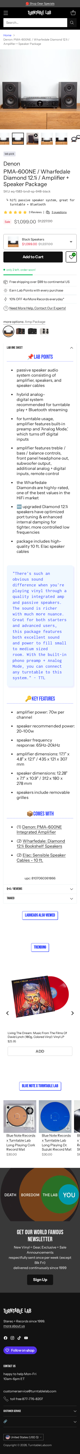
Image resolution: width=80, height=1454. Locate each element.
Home (7, 35)
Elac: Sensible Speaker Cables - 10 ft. (41, 857)
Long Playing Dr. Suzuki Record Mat (56, 1147)
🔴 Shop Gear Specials (40, 3)
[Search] (72, 22)
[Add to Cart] (32, 1128)
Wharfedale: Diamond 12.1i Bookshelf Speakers (41, 843)
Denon (11, 163)
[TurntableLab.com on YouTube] (26, 1338)
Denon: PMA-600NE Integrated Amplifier (39, 829)
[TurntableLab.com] (40, 13)
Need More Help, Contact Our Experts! (37, 308)
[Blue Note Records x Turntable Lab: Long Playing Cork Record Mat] (19, 1116)
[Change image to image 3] (32, 139)
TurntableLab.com (40, 1445)
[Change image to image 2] (18, 139)
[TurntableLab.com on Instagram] (12, 1338)
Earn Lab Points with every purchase (36, 290)
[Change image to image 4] (47, 139)
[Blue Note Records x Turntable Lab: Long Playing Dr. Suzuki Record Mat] (55, 1116)
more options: (24, 322)
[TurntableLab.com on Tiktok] (19, 1338)
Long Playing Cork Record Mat (20, 1147)
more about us (14, 1326)
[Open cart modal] (73, 12)
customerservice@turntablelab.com (29, 1391)
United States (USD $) (25, 1437)
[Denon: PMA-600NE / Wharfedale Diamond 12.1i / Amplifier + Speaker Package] (40, 89)
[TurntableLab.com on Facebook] (5, 1338)
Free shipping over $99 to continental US (39, 282)
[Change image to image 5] (61, 139)
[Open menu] (5, 12)
